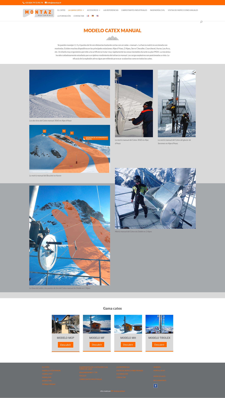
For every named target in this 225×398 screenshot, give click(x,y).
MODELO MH (47, 381)
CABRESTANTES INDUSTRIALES (134, 10)
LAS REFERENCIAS (110, 10)
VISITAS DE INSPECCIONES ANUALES (183, 10)
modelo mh (128, 337)
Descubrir (65, 344)
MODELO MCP (47, 374)
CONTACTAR (79, 16)
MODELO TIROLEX (48, 384)
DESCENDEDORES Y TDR (88, 372)
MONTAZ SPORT (159, 370)
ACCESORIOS (92, 10)
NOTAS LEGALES (159, 376)
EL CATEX (61, 10)
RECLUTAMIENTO (160, 380)
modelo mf (97, 337)
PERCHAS (82, 376)
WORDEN (157, 367)
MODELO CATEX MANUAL (51, 370)
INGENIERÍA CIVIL (157, 10)
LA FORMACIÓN (64, 16)
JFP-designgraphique (118, 391)
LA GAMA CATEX (75, 10)
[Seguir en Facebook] (156, 386)
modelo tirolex (159, 337)
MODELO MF (46, 377)
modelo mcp (65, 337)
